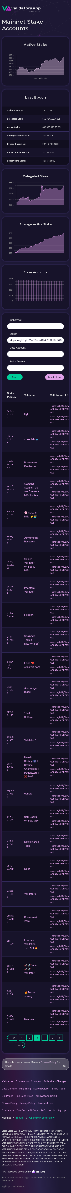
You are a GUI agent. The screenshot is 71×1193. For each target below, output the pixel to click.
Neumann (29, 1019)
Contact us (8, 1110)
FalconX (28, 614)
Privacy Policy (27, 1103)
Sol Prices (7, 1096)
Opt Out (21, 1110)
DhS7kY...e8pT (10, 690)
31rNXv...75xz (10, 844)
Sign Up (61, 1110)
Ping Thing (25, 1088)
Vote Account (18, 347)
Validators (7, 1081)
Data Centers (9, 1088)
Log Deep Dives (24, 1096)
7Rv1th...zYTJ (10, 944)
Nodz (27, 868)
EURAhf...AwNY (10, 919)
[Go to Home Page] (21, 8)
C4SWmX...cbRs (10, 665)
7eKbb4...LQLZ (10, 894)
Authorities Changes (55, 1081)
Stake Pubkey (17, 361)
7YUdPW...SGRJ (10, 464)
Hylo (26, 414)
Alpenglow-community (41, 1117)
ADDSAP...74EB (10, 514)
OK (64, 1066)
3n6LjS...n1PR (10, 869)
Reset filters (55, 377)
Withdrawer (16, 320)
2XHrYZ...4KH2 (10, 969)
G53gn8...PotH (10, 994)
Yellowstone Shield (46, 1096)
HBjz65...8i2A (10, 439)
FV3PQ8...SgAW (10, 565)
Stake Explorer (41, 1088)
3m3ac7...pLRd (10, 414)
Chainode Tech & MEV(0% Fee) (31, 639)
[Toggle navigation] (66, 8)
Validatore (30, 893)
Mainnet (7, 1117)
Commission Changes (28, 1081)
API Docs (33, 1110)
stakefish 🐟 (31, 439)
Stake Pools (58, 1088)
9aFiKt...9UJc (10, 767)
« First (12, 1038)
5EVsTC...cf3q (10, 715)
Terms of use (45, 1103)
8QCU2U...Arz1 (10, 794)
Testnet (20, 1117)
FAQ (43, 1110)
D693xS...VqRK (10, 1019)
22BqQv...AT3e (10, 740)
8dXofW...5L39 (10, 489)
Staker (13, 333)
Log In (51, 1110)
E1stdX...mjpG (10, 640)
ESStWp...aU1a (10, 590)
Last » (20, 1045)
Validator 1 (30, 740)
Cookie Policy (48, 1062)
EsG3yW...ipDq (10, 539)
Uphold (28, 793)
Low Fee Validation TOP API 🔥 (31, 944)
